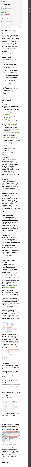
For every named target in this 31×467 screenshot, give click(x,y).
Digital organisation (10, 287)
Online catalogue (6, 8)
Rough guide (4, 12)
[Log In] (29, 1)
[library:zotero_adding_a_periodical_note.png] (11, 406)
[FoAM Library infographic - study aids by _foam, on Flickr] (11, 153)
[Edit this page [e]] (29, 7)
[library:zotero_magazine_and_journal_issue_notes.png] (11, 327)
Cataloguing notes (5, 17)
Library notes (4, 18)
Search (19, 27)
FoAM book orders (14, 88)
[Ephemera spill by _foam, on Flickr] (6, 53)
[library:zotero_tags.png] (11, 355)
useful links (13, 452)
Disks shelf (6, 106)
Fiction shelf (7, 119)
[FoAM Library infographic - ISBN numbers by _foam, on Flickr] (11, 419)
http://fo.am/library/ (7, 21)
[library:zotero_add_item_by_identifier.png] (11, 436)
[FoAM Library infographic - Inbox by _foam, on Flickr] (11, 375)
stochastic (4, 257)
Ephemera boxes (8, 114)
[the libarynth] (4, 1)
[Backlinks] (29, 12)
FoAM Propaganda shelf (10, 124)
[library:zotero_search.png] (11, 386)
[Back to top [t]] (29, 14)
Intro (2, 11)
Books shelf (6, 103)
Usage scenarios (5, 14)
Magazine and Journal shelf (11, 132)
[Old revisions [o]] (29, 9)
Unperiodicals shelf (8, 147)
